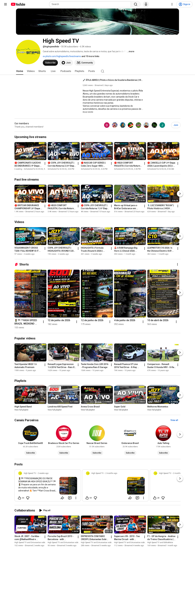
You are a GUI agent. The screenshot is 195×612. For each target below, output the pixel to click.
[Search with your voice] (146, 4)
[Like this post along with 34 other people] (19, 497)
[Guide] (5, 4)
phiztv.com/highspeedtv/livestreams (63, 56)
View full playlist (21, 410)
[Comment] (70, 498)
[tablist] (97, 71)
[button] (88, 111)
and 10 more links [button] (90, 56)
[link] (47, 486)
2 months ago (111, 473)
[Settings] (172, 4)
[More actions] (45, 163)
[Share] (62, 498)
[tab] (19, 71)
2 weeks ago (43, 473)
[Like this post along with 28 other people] (154, 497)
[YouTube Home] (18, 4)
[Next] (180, 194)
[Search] (135, 4)
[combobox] (91, 4)
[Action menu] (76, 498)
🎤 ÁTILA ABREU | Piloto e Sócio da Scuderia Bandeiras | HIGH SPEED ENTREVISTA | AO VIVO (113, 80)
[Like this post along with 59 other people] (87, 497)
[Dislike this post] (27, 497)
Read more (88, 112)
